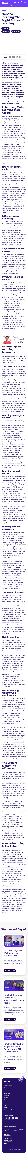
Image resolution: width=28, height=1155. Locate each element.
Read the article (10, 970)
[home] (5, 3)
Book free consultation (16, 3)
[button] (24, 3)
